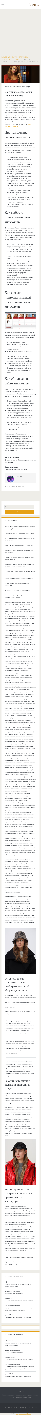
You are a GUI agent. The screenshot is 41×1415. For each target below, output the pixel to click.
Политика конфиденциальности (20, 1408)
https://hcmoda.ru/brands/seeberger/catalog (17, 901)
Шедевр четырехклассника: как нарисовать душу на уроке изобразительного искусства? (19, 1309)
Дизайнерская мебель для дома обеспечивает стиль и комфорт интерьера (19, 558)
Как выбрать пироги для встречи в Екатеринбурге (19, 578)
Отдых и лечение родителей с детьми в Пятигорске (19, 1257)
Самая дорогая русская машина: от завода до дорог (19, 1300)
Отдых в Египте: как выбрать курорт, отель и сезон (19, 545)
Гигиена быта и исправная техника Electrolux (17, 590)
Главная (5, 57)
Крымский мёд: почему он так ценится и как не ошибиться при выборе (18, 1285)
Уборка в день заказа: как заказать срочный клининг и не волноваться (19, 551)
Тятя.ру (20, 1391)
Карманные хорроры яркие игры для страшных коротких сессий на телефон (18, 596)
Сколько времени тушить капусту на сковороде (18, 1317)
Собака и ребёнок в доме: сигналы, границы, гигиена (19, 533)
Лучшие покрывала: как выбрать (14, 1293)
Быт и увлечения (20, 57)
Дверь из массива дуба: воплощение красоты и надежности (20, 461)
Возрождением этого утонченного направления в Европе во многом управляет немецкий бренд (18, 898)
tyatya (28, 87)
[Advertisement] (20, 30)
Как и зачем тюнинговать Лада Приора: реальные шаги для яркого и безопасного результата (20, 566)
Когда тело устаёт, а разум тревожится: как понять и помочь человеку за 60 (19, 1263)
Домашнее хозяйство (12, 59)
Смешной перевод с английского (16, 469)
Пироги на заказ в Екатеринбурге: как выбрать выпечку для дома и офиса (20, 573)
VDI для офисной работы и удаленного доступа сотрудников (18, 584)
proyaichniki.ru (21, 1414)
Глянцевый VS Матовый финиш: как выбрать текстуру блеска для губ (20, 528)
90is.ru (28, 1414)
